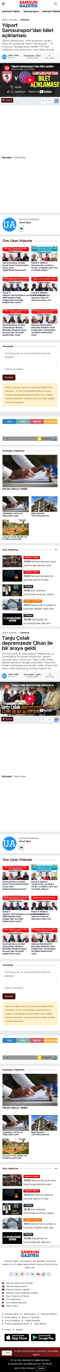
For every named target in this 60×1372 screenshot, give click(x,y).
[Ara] (55, 4)
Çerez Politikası (12, 1321)
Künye (8, 1330)
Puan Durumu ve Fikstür (17, 1296)
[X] (16, 1274)
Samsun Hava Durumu (17, 1286)
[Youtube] (38, 1274)
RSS (8, 1353)
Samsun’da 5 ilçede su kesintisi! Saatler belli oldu (39, 607)
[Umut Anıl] (9, 224)
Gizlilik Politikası (32, 1321)
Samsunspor (31, 11)
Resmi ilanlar (11, 1317)
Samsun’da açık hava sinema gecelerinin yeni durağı (39, 563)
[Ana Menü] (3, 4)
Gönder (9, 377)
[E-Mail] (21, 229)
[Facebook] (11, 1274)
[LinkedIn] (32, 1274)
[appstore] (17, 1338)
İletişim (19, 1330)
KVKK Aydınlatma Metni (17, 1324)
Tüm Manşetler (13, 1299)
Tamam (41, 1368)
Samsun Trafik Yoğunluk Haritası (22, 1293)
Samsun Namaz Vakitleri (18, 1290)
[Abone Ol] (56, 101)
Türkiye (28, 586)
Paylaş (9, 100)
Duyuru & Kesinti (33, 601)
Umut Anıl (24, 222)
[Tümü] (56, 550)
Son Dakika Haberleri (16, 1303)
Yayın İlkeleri (40, 1324)
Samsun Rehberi (49, 1314)
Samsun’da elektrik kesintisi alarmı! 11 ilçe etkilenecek (38, 578)
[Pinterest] (22, 1274)
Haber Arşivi (12, 1306)
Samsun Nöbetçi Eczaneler (19, 1283)
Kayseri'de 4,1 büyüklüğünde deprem (37, 621)
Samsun (24, 20)
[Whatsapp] (48, 1274)
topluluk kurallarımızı (31, 387)
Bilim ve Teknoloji (30, 1317)
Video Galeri (9, 20)
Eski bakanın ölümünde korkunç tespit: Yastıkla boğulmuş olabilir (38, 592)
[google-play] (43, 1338)
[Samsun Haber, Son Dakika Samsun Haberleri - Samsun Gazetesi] (29, 4)
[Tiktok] (43, 1274)
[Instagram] (27, 1274)
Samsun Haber (11, 11)
